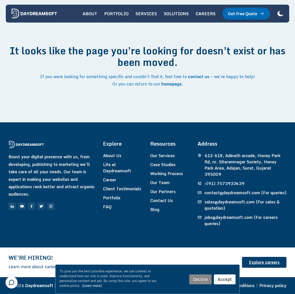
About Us (112, 156)
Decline (200, 279)
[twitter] (41, 206)
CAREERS (205, 13)
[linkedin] (12, 206)
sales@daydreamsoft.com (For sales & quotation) (242, 205)
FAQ (107, 207)
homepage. (172, 83)
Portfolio (111, 198)
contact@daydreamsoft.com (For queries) (245, 193)
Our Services (162, 156)
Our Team (160, 182)
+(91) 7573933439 (224, 183)
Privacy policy (272, 285)
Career (109, 180)
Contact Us (161, 200)
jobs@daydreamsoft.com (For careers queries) (241, 220)
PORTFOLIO (116, 13)
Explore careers (264, 262)
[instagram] (51, 206)
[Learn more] (92, 285)
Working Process (166, 174)
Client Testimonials (122, 189)
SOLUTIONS (176, 13)
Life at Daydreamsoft (117, 168)
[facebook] (31, 206)
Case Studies (163, 165)
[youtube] (22, 206)
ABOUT (90, 13)
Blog (154, 209)
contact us (198, 76)
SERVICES (146, 13)
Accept (225, 279)
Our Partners (163, 191)
